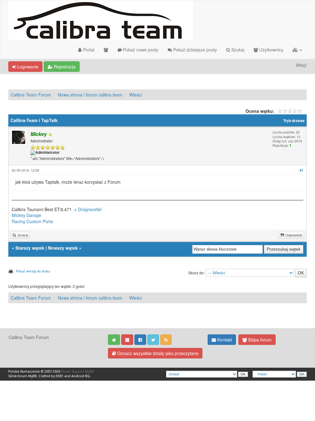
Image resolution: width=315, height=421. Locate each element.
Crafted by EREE (51, 376)
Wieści (135, 95)
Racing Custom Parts (32, 221)
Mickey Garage (26, 215)
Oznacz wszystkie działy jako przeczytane (157, 353)
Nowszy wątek (63, 248)
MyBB (32, 376)
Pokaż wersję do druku (33, 270)
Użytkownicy (270, 50)
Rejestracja (64, 66)
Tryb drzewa (294, 120)
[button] (297, 49)
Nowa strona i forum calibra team (90, 95)
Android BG (80, 376)
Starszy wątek (29, 248)
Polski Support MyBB (77, 372)
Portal (88, 50)
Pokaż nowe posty (140, 50)
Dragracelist (90, 209)
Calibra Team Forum (31, 95)
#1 (301, 170)
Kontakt (224, 340)
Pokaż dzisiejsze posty (194, 50)
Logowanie (27, 66)
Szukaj (237, 50)
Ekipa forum (259, 340)
